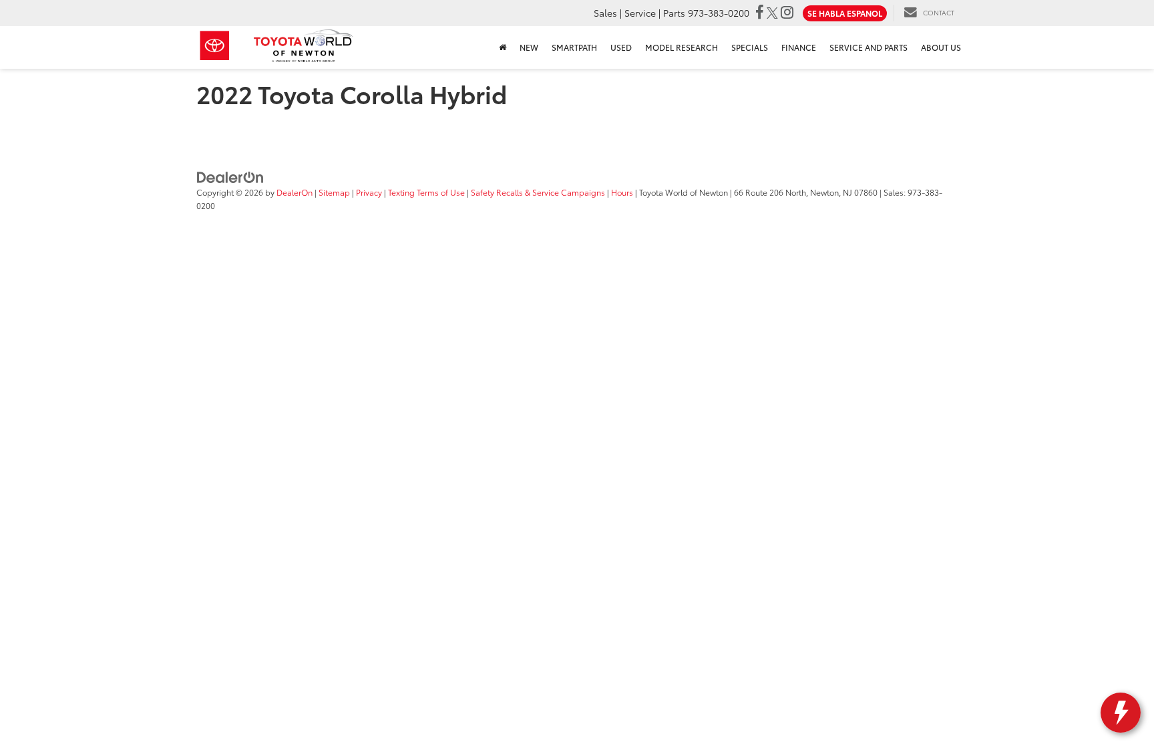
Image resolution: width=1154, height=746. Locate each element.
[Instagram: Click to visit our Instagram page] (787, 12)
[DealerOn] (230, 176)
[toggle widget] (1121, 713)
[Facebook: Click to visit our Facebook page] (759, 12)
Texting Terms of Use (426, 192)
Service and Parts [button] (868, 47)
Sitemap (334, 192)
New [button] (529, 47)
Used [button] (621, 47)
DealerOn (294, 192)
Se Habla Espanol (844, 13)
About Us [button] (941, 47)
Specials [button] (749, 47)
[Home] (502, 47)
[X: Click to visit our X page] (772, 12)
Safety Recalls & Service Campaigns (538, 192)
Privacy (369, 192)
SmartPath (574, 47)
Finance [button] (798, 47)
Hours (622, 192)
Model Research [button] (681, 47)
